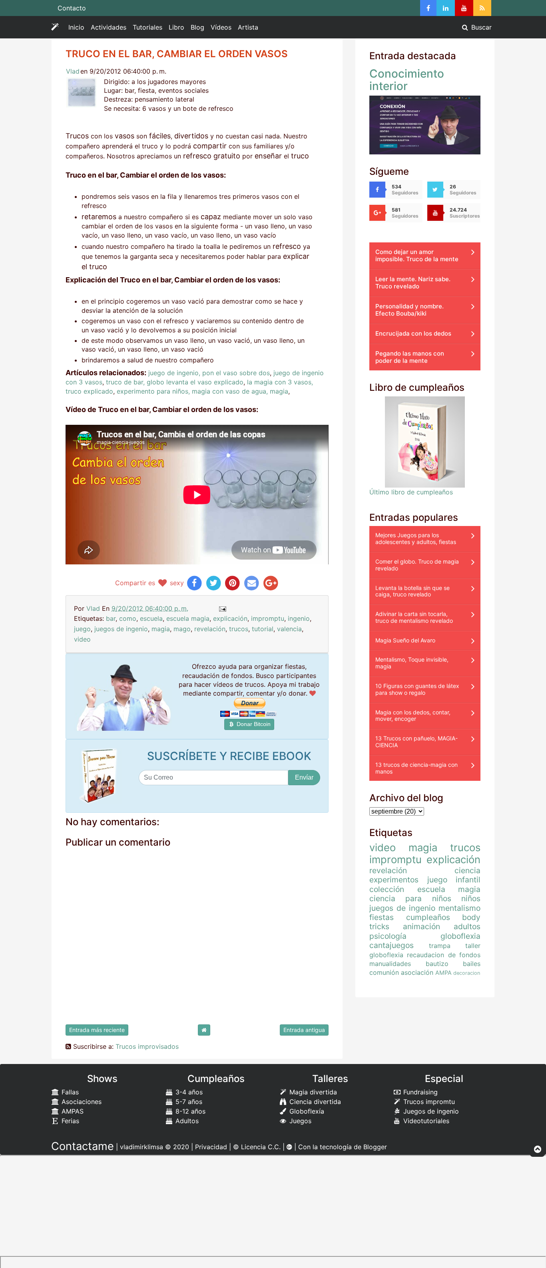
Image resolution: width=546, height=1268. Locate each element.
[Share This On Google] (270, 583)
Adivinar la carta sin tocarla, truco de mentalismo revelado (414, 617)
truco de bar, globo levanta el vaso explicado (174, 382)
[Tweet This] (213, 583)
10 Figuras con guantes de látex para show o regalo (417, 689)
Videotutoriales (425, 1121)
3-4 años (188, 1092)
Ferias (69, 1121)
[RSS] (482, 8)
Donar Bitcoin (253, 724)
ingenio (299, 618)
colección (386, 889)
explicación (230, 618)
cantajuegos (391, 945)
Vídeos (221, 27)
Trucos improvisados (147, 1046)
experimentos (393, 879)
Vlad (73, 71)
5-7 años (187, 1102)
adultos (467, 926)
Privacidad (211, 1147)
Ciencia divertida (314, 1102)
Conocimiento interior (406, 80)
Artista (248, 27)
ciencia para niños (410, 898)
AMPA (443, 972)
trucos (238, 629)
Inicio (76, 27)
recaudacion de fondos (443, 955)
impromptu (267, 618)
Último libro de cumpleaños (411, 492)
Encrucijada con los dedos (413, 333)
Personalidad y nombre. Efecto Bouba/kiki (409, 309)
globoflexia (460, 936)
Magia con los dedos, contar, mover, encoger (412, 715)
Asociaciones (81, 1102)
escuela (151, 618)
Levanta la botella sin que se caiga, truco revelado (412, 591)
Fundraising (419, 1092)
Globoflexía (305, 1111)
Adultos (186, 1121)
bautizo (437, 964)
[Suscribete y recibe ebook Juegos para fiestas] (100, 776)
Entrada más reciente (97, 1029)
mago (182, 629)
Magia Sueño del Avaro (405, 640)
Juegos (299, 1121)
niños (470, 898)
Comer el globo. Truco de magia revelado (417, 565)
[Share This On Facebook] (194, 583)
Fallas (69, 1092)
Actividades (110, 29)
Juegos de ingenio (430, 1111)
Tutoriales (147, 27)
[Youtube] (464, 8)
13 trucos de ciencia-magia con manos (416, 768)
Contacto (72, 8)
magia (160, 629)
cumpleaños (428, 917)
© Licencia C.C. (257, 1147)
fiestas (381, 917)
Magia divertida (312, 1092)
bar (111, 618)
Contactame (82, 1146)
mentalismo (459, 908)
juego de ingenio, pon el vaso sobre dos (209, 373)
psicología (388, 936)
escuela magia (187, 618)
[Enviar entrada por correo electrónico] (222, 608)
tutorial (262, 629)
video (82, 639)
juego (82, 629)
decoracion (466, 973)
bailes (471, 964)
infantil (468, 879)
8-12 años (189, 1111)
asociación (417, 972)
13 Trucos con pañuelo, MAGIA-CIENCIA (416, 741)
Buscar (480, 27)
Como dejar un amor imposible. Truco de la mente (416, 255)
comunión (384, 972)
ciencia (467, 870)
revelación (209, 629)
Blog (197, 27)
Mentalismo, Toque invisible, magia (411, 663)
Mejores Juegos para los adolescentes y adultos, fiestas (415, 538)
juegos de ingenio (121, 629)
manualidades (390, 964)
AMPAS (72, 1111)
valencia (289, 629)
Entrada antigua (304, 1029)
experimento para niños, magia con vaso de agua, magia (202, 391)
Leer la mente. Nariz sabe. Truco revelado (412, 282)
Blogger (375, 1147)
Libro (176, 27)
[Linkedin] (445, 8)
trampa (439, 946)
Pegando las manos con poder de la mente (409, 357)
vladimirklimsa (141, 1147)
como (127, 618)
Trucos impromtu (428, 1102)
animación (421, 926)
